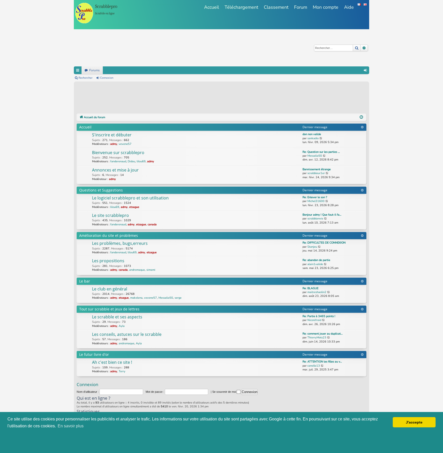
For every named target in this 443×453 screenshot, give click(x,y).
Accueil (211, 7)
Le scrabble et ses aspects (117, 317)
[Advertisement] (170, 98)
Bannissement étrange (317, 169)
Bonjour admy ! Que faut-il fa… (322, 215)
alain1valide (315, 264)
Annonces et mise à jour (115, 170)
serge (178, 298)
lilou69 (141, 161)
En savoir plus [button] (71, 426)
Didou (131, 161)
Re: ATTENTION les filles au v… (322, 362)
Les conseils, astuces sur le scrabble (127, 334)
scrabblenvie (315, 218)
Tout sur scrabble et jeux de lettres (109, 309)
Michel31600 (316, 201)
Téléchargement (241, 7)
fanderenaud (118, 161)
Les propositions (108, 261)
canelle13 (313, 366)
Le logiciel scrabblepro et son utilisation (130, 198)
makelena (136, 298)
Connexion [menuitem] (365, 70)
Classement (276, 7)
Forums (94, 70)
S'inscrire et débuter (112, 135)
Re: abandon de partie (316, 260)
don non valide (312, 134)
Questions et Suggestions (101, 190)
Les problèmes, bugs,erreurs (120, 243)
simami (150, 270)
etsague (134, 207)
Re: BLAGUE (310, 288)
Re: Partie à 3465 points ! (319, 316)
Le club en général (109, 289)
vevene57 (125, 144)
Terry (122, 371)
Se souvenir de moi (224, 391)
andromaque (137, 270)
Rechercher (85, 78)
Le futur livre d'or (94, 354)
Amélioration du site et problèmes (108, 235)
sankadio (313, 138)
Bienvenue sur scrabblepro (118, 152)
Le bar (84, 281)
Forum (300, 7)
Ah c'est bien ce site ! (112, 362)
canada (152, 224)
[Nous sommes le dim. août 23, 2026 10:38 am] (361, 117)
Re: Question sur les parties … (321, 152)
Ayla (122, 326)
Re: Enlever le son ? (315, 197)
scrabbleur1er (316, 173)
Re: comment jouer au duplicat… (323, 334)
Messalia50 (314, 156)
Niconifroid (314, 320)
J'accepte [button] (414, 422)
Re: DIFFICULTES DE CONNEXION (324, 243)
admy (113, 144)
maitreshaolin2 (316, 292)
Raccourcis (78, 70)
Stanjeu (312, 247)
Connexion (106, 78)
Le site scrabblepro (110, 215)
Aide (349, 7)
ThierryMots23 (316, 337)
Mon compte (325, 7)
